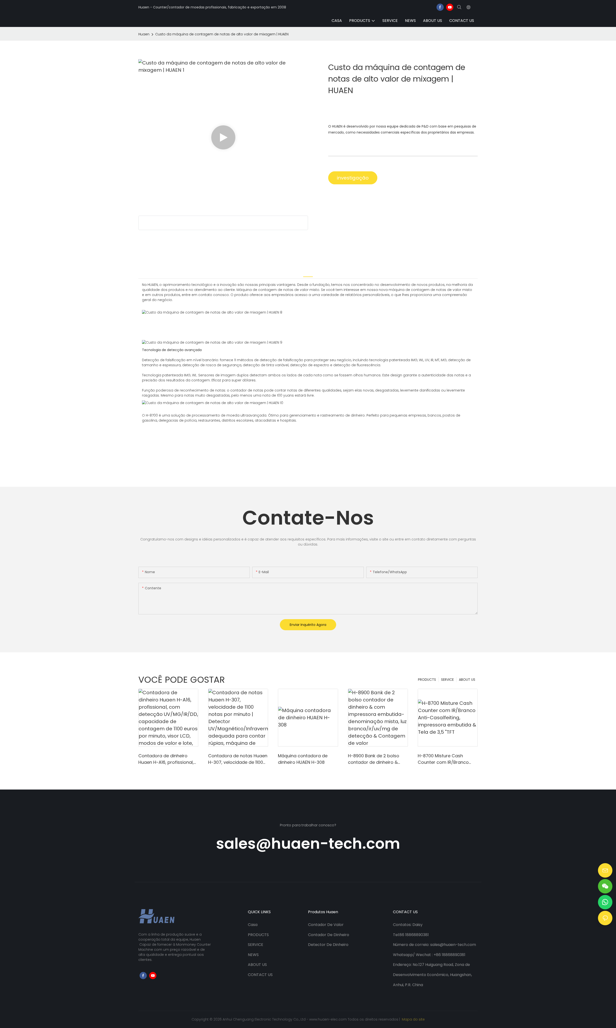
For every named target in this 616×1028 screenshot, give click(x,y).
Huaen (143, 34)
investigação (353, 177)
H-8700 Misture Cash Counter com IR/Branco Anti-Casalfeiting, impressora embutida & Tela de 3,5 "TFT (443, 759)
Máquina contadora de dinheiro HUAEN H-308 (302, 759)
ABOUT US (467, 679)
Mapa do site (413, 1019)
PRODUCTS (427, 679)
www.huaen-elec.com (328, 1019)
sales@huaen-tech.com (308, 843)
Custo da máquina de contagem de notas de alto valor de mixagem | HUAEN (222, 34)
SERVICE (447, 679)
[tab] (308, 273)
